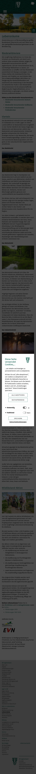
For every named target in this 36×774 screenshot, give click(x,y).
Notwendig (11, 408)
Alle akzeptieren (18, 395)
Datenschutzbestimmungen (18, 422)
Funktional (10, 413)
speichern (18, 418)
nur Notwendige (18, 400)
